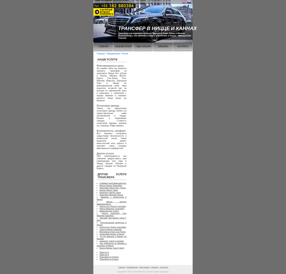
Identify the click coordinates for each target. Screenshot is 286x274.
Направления (123, 46)
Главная (103, 46)
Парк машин (143, 46)
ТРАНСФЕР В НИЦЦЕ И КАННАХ (157, 28)
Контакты (182, 46)
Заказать (163, 46)
